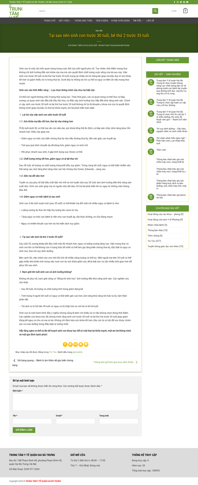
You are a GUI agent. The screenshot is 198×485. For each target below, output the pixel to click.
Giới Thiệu (64, 20)
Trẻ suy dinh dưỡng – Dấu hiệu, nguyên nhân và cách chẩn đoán (171, 130)
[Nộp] (155, 11)
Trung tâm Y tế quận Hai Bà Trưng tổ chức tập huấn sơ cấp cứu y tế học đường (171, 103)
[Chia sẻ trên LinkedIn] (86, 344)
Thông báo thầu (83, 20)
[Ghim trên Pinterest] (80, 344)
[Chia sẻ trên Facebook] (65, 344)
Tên (15, 415)
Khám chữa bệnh (120, 20)
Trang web (104, 415)
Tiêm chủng (102, 20)
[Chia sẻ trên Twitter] (70, 344)
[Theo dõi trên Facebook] (175, 2)
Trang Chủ (49, 20)
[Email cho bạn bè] (75, 344)
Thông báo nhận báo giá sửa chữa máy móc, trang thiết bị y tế (171, 171)
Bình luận (17, 391)
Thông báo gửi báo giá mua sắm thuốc (113, 362)
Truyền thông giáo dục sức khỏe (163, 246)
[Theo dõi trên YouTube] (187, 2)
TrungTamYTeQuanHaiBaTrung (114, 45)
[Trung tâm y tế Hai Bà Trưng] (21, 11)
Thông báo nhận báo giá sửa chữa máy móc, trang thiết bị (170, 160)
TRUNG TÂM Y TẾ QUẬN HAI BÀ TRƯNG (43, 481)
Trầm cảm (161, 150)
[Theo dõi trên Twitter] (181, 2)
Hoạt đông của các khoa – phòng (164, 214)
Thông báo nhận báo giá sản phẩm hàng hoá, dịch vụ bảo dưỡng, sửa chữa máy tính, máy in (171, 184)
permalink (77, 352)
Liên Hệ (150, 20)
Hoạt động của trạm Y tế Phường (163, 219)
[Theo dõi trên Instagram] (178, 2)
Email (59, 415)
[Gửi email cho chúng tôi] (184, 2)
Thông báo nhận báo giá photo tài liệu (171, 196)
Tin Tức (137, 20)
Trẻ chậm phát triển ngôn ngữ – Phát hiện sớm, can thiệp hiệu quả (171, 141)
